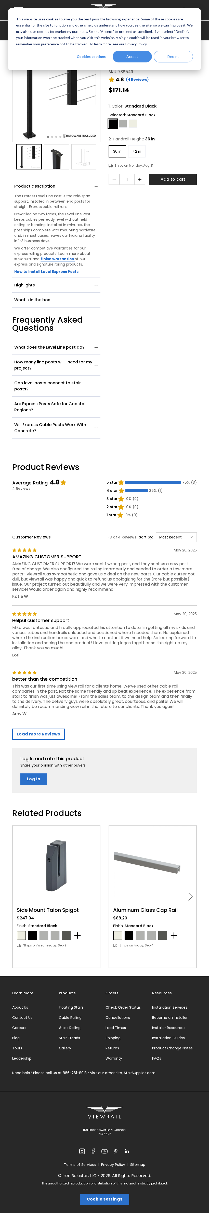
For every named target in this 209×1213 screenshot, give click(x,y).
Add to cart (173, 179)
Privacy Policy (136, 44)
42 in (137, 151)
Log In (33, 779)
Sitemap (137, 1165)
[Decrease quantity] (114, 179)
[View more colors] (77, 935)
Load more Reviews (38, 734)
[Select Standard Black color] (32, 935)
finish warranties (58, 258)
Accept (132, 56)
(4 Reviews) (137, 79)
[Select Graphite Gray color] (66, 935)
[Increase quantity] (139, 179)
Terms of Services (80, 1165)
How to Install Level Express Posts (46, 271)
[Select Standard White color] (21, 935)
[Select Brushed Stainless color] (43, 935)
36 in (117, 151)
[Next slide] (191, 897)
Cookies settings (91, 56)
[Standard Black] (113, 124)
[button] (56, 98)
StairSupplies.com (139, 1072)
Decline (173, 56)
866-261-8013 (75, 1072)
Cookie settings (105, 1199)
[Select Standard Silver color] (55, 935)
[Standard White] (133, 124)
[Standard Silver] (123, 124)
